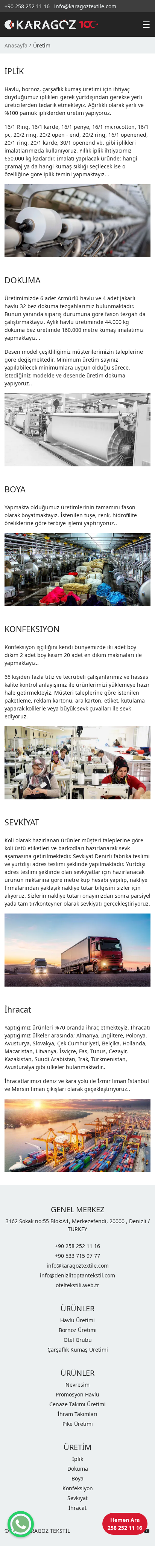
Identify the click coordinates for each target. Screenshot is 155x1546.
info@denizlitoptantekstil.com (77, 1275)
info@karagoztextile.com (85, 6)
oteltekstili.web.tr (77, 1285)
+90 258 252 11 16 (27, 6)
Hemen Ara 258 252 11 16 (125, 1523)
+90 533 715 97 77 (77, 1255)
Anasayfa (16, 45)
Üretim (41, 45)
